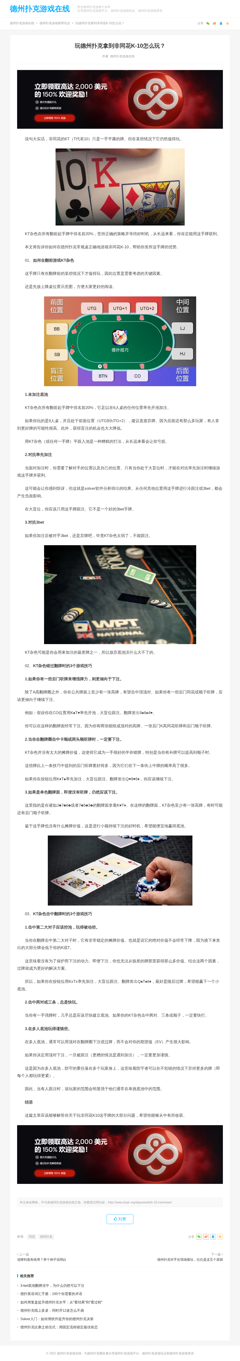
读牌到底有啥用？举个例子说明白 (41, 1259)
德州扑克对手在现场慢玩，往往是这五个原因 (190, 1259)
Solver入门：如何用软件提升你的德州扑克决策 (57, 1319)
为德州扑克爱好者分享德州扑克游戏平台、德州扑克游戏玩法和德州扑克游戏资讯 (139, 1353)
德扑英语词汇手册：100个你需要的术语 (51, 1294)
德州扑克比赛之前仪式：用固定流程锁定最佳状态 (59, 1327)
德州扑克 (46, 1236)
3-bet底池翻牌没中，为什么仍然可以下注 (52, 1285)
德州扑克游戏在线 (40, 8)
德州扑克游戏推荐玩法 (55, 23)
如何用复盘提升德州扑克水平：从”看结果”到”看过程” (61, 1302)
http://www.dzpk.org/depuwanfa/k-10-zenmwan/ (140, 1202)
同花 (32, 1236)
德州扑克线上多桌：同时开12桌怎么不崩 (52, 1310)
